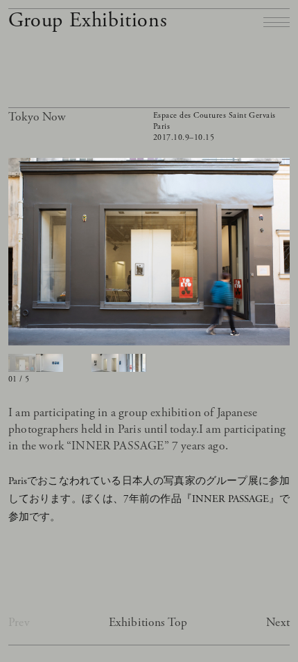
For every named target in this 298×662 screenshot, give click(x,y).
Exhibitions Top (148, 622)
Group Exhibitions (87, 20)
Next (278, 622)
